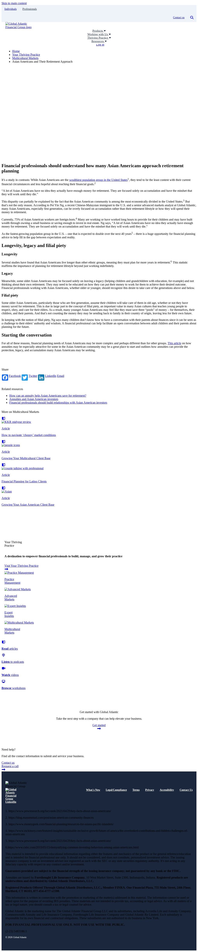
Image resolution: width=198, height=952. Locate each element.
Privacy (149, 789)
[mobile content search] (192, 17)
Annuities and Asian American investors (33, 399)
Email (60, 376)
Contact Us (186, 789)
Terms (136, 789)
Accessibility (167, 789)
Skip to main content (14, 3)
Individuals (10, 9)
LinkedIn (50, 376)
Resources (98, 41)
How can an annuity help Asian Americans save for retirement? (47, 395)
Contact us (178, 17)
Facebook (15, 376)
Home (16, 51)
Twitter (33, 376)
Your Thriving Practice (26, 54)
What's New (93, 789)
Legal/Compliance (116, 789)
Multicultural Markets (25, 58)
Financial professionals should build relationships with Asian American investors (58, 402)
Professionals (29, 9)
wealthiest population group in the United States (98, 180)
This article (174, 343)
